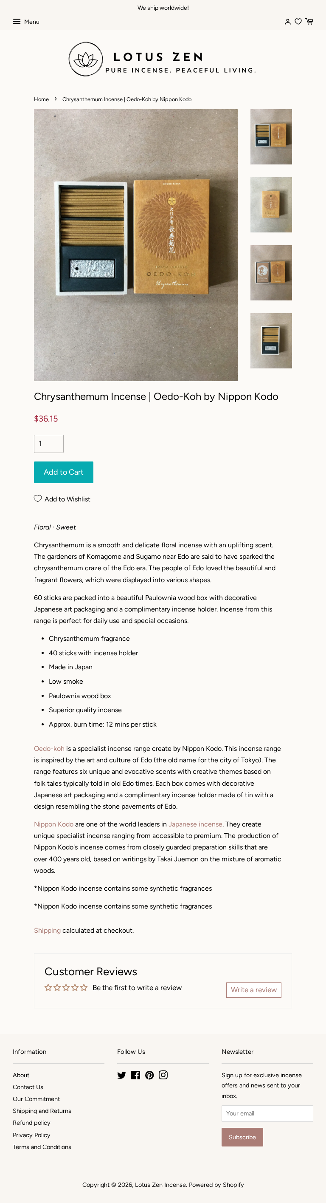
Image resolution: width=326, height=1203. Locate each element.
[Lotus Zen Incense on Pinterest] (149, 1077)
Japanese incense (195, 824)
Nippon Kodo (53, 824)
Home (41, 99)
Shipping (47, 930)
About (21, 1075)
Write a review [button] (254, 989)
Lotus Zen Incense (160, 1185)
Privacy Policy (32, 1135)
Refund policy (32, 1123)
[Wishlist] (298, 20)
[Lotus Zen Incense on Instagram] (163, 1077)
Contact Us (28, 1087)
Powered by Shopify (216, 1185)
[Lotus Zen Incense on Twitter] (121, 1077)
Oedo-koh (49, 748)
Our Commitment (36, 1099)
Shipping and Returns (42, 1111)
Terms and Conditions (42, 1147)
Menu (31, 21)
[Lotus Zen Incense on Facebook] (136, 1077)
